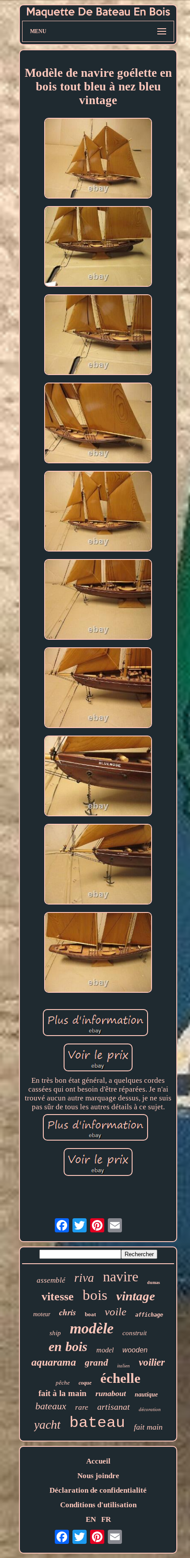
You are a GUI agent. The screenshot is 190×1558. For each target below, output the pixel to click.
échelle (120, 1378)
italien (123, 1365)
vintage (135, 1296)
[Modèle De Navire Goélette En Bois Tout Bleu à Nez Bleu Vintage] (98, 159)
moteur (41, 1314)
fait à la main (62, 1393)
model (105, 1350)
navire (120, 1276)
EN (91, 1519)
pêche (63, 1382)
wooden (135, 1350)
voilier (152, 1362)
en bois (68, 1346)
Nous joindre (98, 1476)
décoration (150, 1409)
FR (106, 1519)
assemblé (51, 1280)
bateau (97, 1423)
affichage (149, 1315)
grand (96, 1362)
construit (134, 1333)
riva (84, 1277)
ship (55, 1333)
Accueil (98, 1461)
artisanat (113, 1407)
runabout (110, 1393)
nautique (146, 1394)
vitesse (58, 1296)
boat (90, 1314)
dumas (153, 1282)
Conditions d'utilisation (98, 1505)
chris (67, 1312)
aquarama (53, 1362)
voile (115, 1312)
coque (85, 1383)
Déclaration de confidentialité (98, 1490)
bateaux (50, 1406)
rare (81, 1407)
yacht (47, 1424)
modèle (92, 1328)
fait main (148, 1427)
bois (95, 1295)
